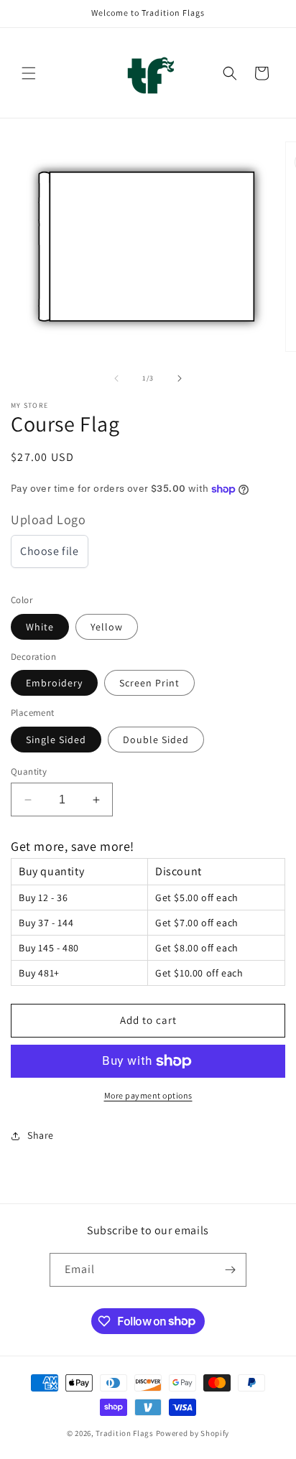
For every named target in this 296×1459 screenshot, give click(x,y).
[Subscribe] (230, 1270)
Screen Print (149, 682)
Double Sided (156, 739)
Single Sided (56, 739)
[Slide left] (116, 378)
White (40, 626)
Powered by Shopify (193, 1433)
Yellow (107, 626)
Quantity (29, 771)
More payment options (148, 1095)
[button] (29, 73)
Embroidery (54, 682)
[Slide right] (179, 378)
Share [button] (40, 1135)
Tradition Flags (125, 1433)
